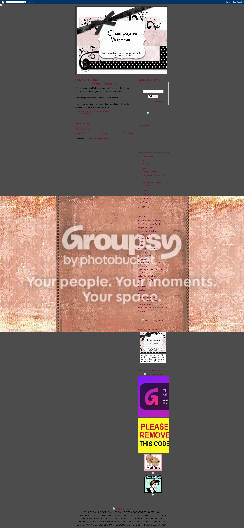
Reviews (141, 293)
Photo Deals (143, 286)
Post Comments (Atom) (98, 139)
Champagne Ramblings (148, 231)
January (147, 202)
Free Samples (144, 259)
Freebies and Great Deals (149, 262)
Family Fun (143, 252)
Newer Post (80, 133)
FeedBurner (159, 101)
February (147, 198)
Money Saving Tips (146, 279)
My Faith (141, 283)
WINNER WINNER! (150, 171)
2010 (143, 207)
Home (104, 133)
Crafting (141, 245)
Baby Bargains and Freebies (150, 224)
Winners (87, 113)
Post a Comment (82, 129)
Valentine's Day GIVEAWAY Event (152, 307)
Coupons (142, 241)
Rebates (141, 290)
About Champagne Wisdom (150, 221)
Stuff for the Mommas (147, 300)
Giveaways (142, 266)
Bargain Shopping (145, 228)
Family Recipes (144, 255)
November (148, 164)
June (145, 168)
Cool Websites (144, 238)
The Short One (144, 304)
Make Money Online (146, 276)
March (146, 194)
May (145, 190)
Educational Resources (148, 248)
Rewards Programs (146, 297)
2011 (143, 160)
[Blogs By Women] (153, 495)
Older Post (128, 133)
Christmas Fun (144, 234)
